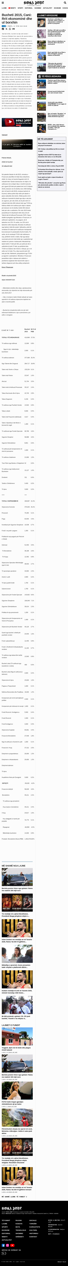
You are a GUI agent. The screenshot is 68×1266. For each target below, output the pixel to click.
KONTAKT (33, 1237)
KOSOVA (19, 1224)
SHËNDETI (20, 1237)
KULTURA (33, 1230)
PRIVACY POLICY (62, 1261)
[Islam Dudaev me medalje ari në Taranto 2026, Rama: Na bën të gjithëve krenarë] (17, 928)
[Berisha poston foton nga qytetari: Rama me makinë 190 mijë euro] (17, 877)
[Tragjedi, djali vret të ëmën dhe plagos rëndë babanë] (17, 1036)
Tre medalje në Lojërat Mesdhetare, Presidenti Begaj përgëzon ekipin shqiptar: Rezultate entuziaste (15, 1160)
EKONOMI (57, 8)
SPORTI (20, 8)
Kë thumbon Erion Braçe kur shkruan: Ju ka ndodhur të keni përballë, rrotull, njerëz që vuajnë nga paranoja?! (51, 171)
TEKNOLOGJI (21, 1230)
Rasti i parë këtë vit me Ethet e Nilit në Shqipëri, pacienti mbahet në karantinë (57, 54)
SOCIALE (32, 1220)
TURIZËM (32, 1224)
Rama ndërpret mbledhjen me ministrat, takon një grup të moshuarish (56, 42)
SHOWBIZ (37, 8)
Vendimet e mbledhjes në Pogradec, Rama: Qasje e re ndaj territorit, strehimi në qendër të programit (56, 21)
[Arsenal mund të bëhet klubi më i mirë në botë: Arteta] (41, 95)
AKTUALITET (47, 8)
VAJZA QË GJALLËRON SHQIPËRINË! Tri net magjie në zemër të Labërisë (57, 104)
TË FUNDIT (6, 1220)
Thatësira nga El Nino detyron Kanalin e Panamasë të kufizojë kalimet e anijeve (57, 81)
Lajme (3, 26)
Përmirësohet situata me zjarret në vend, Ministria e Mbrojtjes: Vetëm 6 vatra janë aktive (17, 1131)
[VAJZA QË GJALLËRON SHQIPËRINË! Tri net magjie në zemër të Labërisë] (41, 106)
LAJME (4, 8)
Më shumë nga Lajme (13, 866)
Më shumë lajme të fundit (14, 1197)
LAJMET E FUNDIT (11, 1025)
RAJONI (19, 1220)
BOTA (18, 1227)
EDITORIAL (29, 8)
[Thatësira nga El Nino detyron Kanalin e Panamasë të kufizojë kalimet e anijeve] (41, 84)
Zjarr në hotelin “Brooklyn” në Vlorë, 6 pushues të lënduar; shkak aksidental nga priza (57, 115)
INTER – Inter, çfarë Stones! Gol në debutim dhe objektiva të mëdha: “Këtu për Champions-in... (56, 127)
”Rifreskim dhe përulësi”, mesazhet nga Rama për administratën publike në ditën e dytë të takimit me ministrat (57, 66)
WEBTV (13, 8)
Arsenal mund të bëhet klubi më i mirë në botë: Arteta (56, 92)
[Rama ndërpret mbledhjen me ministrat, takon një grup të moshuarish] (41, 45)
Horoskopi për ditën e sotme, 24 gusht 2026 (51, 166)
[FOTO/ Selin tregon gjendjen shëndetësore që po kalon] (17, 1090)
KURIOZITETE (34, 1227)
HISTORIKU (33, 1233)
